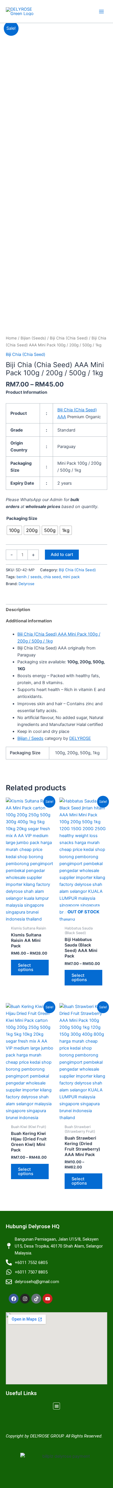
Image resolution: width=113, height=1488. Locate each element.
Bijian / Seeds (30, 738)
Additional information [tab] (29, 620)
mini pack (71, 576)
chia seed (52, 576)
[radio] (14, 530)
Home (11, 338)
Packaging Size (21, 518)
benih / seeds (29, 576)
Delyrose (26, 583)
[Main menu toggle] (101, 11)
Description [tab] (18, 609)
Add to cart (62, 554)
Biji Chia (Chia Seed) (69, 338)
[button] (56, 1406)
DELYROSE (80, 738)
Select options (25, 967)
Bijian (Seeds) (33, 338)
